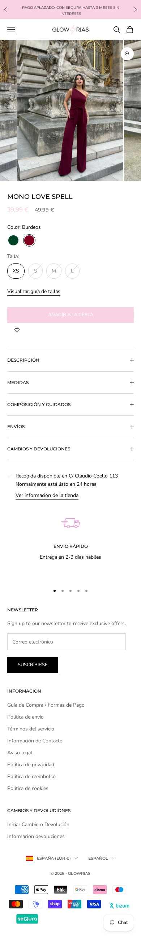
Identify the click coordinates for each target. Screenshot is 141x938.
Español (98, 858)
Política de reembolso (31, 776)
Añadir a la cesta (70, 314)
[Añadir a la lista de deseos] (17, 330)
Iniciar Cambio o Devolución (38, 824)
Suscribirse (33, 665)
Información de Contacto (35, 740)
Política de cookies (27, 788)
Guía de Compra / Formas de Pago (46, 705)
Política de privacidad (30, 764)
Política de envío (25, 717)
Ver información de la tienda (47, 495)
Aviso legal (19, 752)
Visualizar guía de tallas (33, 291)
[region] (70, 538)
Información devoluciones (36, 836)
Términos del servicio (30, 728)
